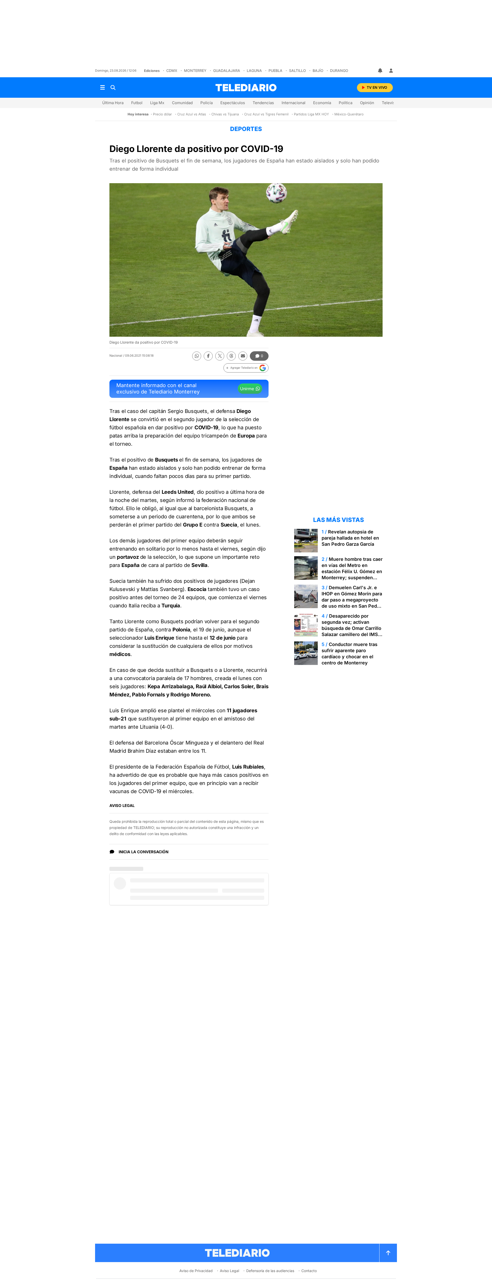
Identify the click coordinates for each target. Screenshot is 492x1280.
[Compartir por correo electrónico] (242, 356)
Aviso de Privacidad (196, 1270)
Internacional (293, 102)
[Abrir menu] (102, 87)
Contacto (309, 1270)
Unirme (247, 388)
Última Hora (113, 102)
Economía (322, 102)
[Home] (246, 87)
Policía (206, 102)
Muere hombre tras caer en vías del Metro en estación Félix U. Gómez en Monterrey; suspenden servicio (352, 571)
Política (345, 102)
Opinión (367, 102)
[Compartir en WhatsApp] (196, 356)
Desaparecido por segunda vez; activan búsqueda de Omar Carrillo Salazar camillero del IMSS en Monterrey (351, 628)
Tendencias (263, 102)
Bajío (318, 70)
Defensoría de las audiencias (270, 1270)
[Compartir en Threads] (231, 356)
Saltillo (297, 70)
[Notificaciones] (380, 70)
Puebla (275, 70)
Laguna (254, 70)
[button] (246, 368)
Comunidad (182, 102)
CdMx (171, 70)
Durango (339, 70)
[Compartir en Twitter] (219, 356)
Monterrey (195, 70)
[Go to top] (388, 1253)
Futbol (136, 102)
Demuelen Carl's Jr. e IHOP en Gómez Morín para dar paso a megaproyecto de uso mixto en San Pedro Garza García (352, 600)
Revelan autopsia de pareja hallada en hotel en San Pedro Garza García (350, 538)
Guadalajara (226, 70)
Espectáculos (232, 102)
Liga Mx (157, 102)
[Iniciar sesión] (391, 70)
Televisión (391, 102)
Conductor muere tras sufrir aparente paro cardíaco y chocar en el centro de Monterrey (349, 653)
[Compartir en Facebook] (208, 356)
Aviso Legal (229, 1270)
